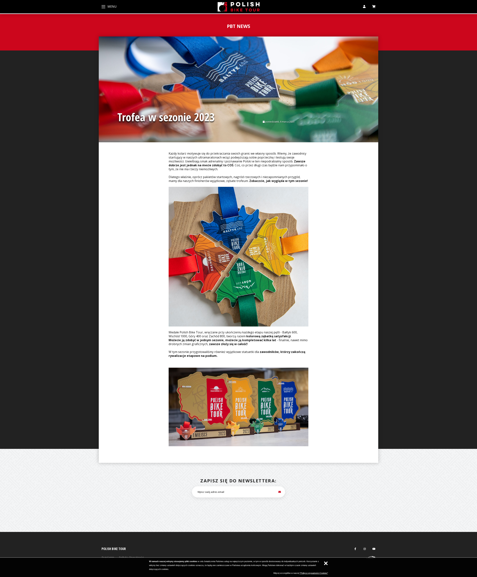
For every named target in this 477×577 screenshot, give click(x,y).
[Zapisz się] (279, 491)
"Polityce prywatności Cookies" (314, 573)
